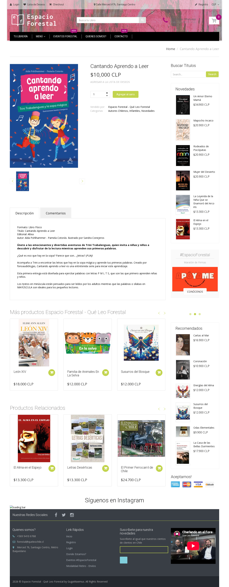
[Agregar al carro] (51, 372)
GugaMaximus (76, 581)
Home (170, 49)
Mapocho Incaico (203, 120)
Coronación (200, 361)
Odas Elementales (203, 427)
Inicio (69, 536)
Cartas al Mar (201, 335)
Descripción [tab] (24, 213)
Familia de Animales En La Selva (29, 373)
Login (69, 548)
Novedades (148, 110)
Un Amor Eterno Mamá (202, 98)
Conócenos (195, 291)
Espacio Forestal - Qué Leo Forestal (129, 107)
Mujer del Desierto (204, 171)
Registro (71, 542)
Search (212, 74)
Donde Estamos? (76, 554)
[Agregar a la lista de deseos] (12, 323)
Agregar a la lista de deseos (110, 82)
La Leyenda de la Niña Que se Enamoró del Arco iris (203, 201)
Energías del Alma (203, 385)
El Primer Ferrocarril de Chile (137, 469)
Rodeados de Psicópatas (201, 148)
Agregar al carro (125, 94)
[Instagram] (72, 515)
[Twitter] (63, 515)
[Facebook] (56, 515)
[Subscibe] (123, 560)
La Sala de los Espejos (136, 372)
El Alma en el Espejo (28, 467)
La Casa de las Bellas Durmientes (204, 444)
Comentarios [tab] (56, 213)
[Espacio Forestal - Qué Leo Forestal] (34, 19)
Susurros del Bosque (81, 372)
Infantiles (134, 110)
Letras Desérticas (79, 467)
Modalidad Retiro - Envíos (81, 566)
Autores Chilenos (118, 110)
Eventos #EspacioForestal (81, 560)
